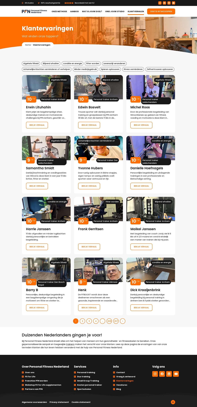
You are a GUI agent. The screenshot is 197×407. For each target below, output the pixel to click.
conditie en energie (72, 63)
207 (116, 321)
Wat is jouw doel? (92, 11)
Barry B (46, 286)
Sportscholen (84, 389)
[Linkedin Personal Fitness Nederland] (169, 3)
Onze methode (59, 11)
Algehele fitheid (31, 63)
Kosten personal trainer (89, 385)
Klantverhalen (136, 11)
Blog (118, 389)
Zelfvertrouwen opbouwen (160, 69)
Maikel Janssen (150, 225)
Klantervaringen (124, 380)
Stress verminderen (133, 69)
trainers (70, 344)
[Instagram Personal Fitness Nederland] (159, 3)
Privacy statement (59, 402)
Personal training (86, 372)
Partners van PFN (34, 389)
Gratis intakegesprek (161, 11)
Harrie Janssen (46, 225)
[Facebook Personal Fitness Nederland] (164, 3)
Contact (120, 372)
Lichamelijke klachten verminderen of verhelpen (46, 69)
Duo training (83, 376)
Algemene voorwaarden (34, 402)
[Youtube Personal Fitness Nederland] (173, 3)
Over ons (29, 372)
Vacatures (121, 385)
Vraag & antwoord (125, 376)
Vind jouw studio (114, 11)
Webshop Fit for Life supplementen (43, 385)
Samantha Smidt (46, 164)
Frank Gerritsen (98, 225)
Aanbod (74, 11)
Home (28, 45)
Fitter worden (92, 63)
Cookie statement (81, 402)
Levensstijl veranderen (114, 63)
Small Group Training (88, 380)
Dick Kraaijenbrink (150, 286)
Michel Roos (150, 103)
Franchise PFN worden (36, 380)
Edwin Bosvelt (98, 103)
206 (109, 321)
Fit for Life (30, 376)
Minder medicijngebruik (85, 69)
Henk (98, 286)
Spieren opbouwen (110, 69)
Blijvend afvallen (51, 63)
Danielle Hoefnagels (150, 164)
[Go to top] (173, 402)
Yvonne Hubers (98, 164)
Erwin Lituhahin (46, 103)
